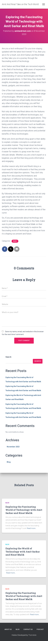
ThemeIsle (32, 635)
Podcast (40, 629)
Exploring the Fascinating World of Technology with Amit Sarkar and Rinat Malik (24, 509)
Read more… (31, 528)
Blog (15, 241)
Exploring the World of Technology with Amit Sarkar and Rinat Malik (23, 551)
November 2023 (13, 447)
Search (8, 357)
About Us (8, 629)
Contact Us (28, 629)
